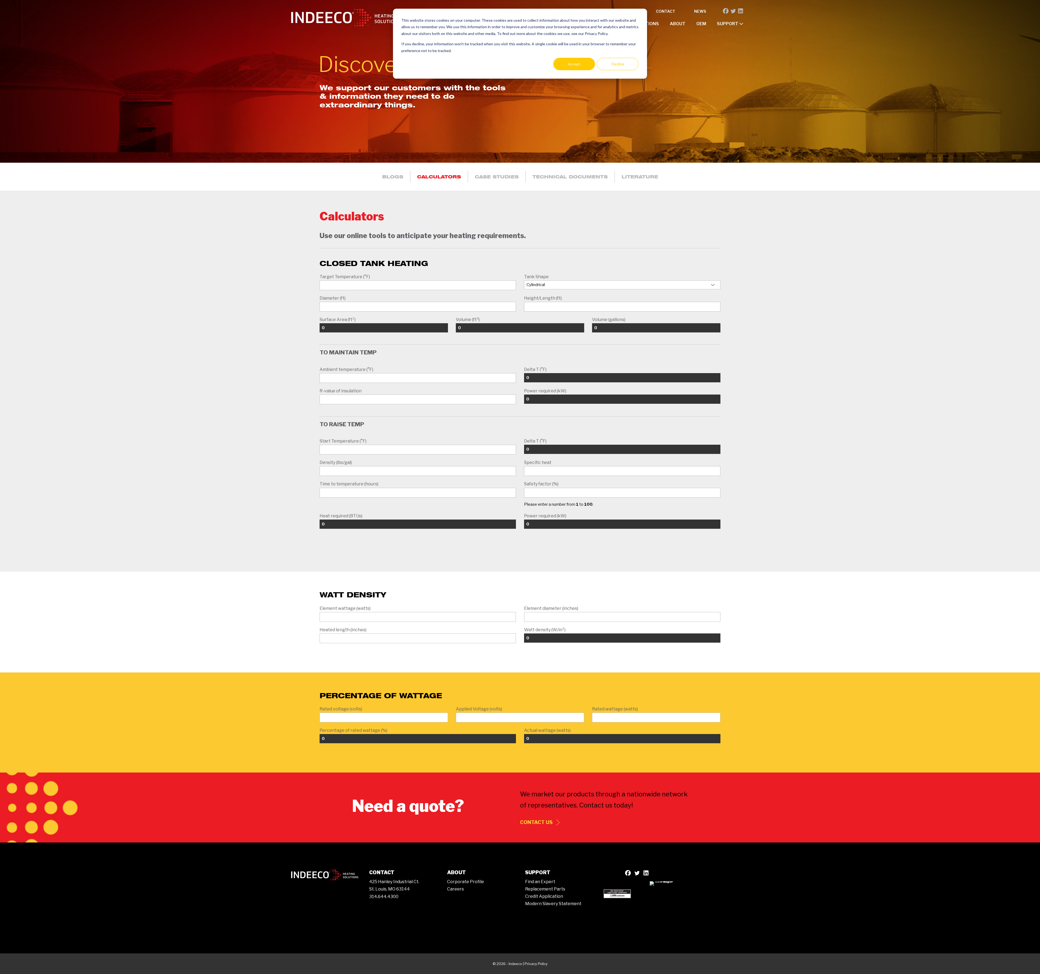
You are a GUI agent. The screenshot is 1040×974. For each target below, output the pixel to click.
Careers (455, 889)
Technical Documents (570, 177)
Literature (640, 177)
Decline (618, 64)
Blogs (392, 177)
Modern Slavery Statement (553, 903)
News (700, 11)
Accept (574, 64)
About (677, 23)
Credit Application (544, 896)
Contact (665, 11)
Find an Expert (540, 881)
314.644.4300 (383, 896)
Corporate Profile (465, 881)
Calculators (439, 177)
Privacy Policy (536, 964)
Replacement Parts (545, 889)
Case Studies (497, 177)
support (728, 23)
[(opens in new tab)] (617, 893)
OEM (701, 23)
